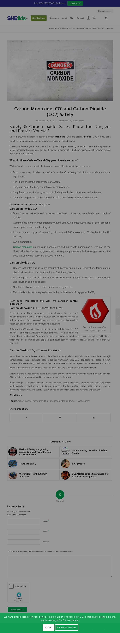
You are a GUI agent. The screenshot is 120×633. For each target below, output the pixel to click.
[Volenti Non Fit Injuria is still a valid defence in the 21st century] (117, 316)
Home (51, 28)
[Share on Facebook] (26, 417)
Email (46, 531)
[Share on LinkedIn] (93, 417)
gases (56, 401)
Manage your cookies (66, 627)
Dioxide (48, 401)
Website (46, 541)
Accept (48, 627)
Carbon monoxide (22, 246)
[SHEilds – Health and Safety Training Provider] (19, 18)
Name (46, 521)
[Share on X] (60, 417)
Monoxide (66, 401)
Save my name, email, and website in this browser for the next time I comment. (41, 551)
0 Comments (62, 120)
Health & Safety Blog (62, 28)
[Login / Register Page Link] (88, 18)
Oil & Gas (77, 401)
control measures (34, 401)
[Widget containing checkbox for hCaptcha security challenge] (18, 592)
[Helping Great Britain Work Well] (2, 316)
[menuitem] (104, 10)
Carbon (20, 401)
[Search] (94, 18)
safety (86, 401)
